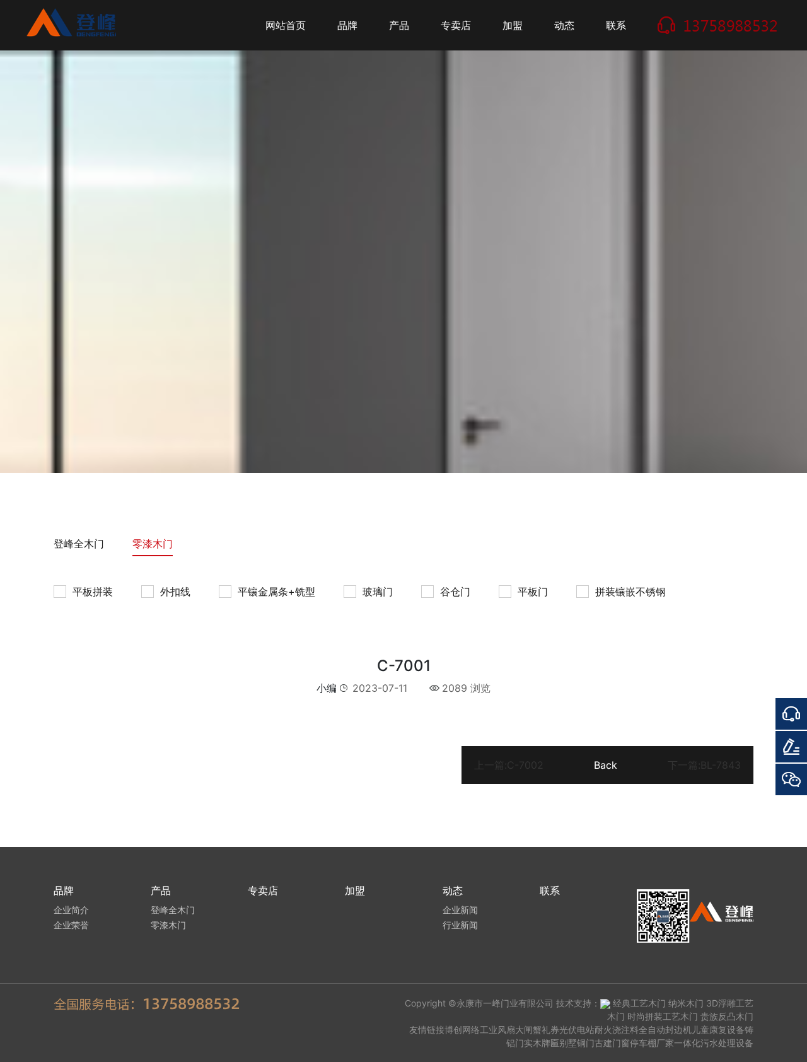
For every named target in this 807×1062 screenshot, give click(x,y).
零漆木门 (152, 543)
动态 (564, 25)
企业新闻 (460, 909)
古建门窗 (612, 1042)
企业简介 (71, 909)
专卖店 (456, 25)
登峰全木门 (79, 543)
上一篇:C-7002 (508, 765)
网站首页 (285, 25)
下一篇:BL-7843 (704, 765)
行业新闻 (460, 924)
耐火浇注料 (617, 1029)
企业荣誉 (71, 924)
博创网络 (462, 1029)
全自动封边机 (665, 1029)
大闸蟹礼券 (537, 1029)
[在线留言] (791, 746)
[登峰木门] (75, 25)
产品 (399, 25)
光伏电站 (577, 1029)
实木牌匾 (541, 1042)
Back (605, 765)
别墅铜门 (577, 1042)
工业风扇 (497, 1029)
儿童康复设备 (718, 1029)
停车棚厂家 (652, 1042)
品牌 (347, 25)
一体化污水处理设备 (713, 1042)
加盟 (512, 25)
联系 (616, 25)
